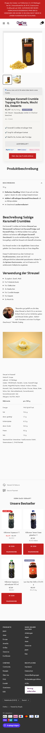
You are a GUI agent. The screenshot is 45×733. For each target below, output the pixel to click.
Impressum (28, 667)
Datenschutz (29, 671)
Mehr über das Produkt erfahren (22, 156)
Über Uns (6, 675)
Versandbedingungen (32, 675)
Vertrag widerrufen (31, 689)
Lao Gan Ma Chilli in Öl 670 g (33, 583)
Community (6, 667)
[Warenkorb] (41, 23)
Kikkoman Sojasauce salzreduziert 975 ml (12, 583)
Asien (4, 635)
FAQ (4, 679)
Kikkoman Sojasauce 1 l (12, 532)
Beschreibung (9, 183)
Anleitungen (29, 633)
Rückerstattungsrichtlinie (32, 679)
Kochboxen (6, 656)
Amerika (5, 643)
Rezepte (5, 671)
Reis (26, 654)
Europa (5, 639)
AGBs (27, 683)
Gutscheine (6, 687)
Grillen (5, 647)
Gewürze (6, 652)
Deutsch (24, 700)
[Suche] (8, 23)
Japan (4, 631)
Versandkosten (18, 113)
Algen (27, 637)
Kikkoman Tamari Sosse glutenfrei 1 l (33, 533)
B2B (4, 692)
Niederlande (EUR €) (10, 700)
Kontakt (5, 683)
